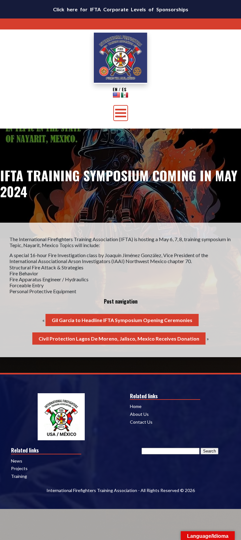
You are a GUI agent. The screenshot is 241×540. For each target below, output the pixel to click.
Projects (19, 468)
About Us (139, 414)
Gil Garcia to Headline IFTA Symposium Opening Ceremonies (122, 320)
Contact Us (141, 422)
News (16, 460)
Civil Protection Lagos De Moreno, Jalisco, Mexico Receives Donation (119, 338)
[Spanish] (124, 95)
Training (19, 476)
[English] (116, 95)
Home (136, 406)
